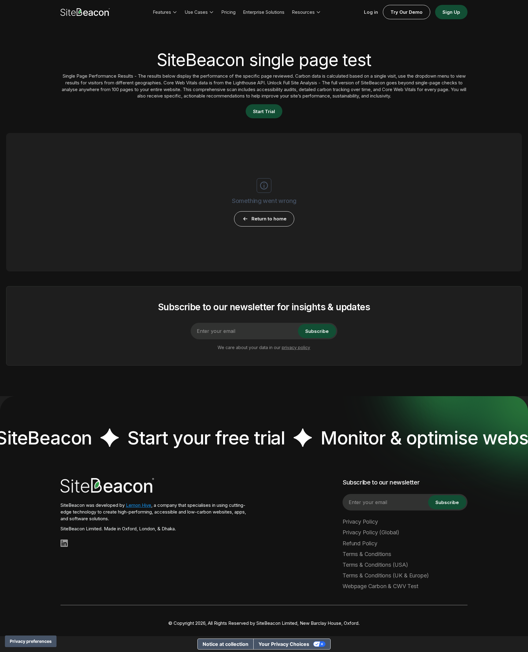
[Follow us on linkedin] (64, 543)
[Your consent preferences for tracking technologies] (31, 641)
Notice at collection (225, 644)
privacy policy (296, 347)
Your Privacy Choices (283, 644)
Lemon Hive (138, 505)
